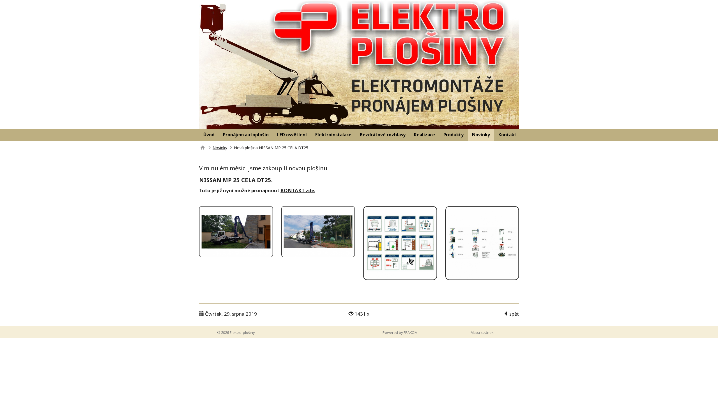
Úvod (209, 135)
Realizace (424, 135)
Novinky (481, 135)
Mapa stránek (482, 332)
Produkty (453, 135)
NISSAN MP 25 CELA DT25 (235, 180)
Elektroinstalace (333, 135)
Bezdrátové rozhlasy (383, 135)
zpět (513, 314)
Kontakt (507, 135)
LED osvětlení (292, 135)
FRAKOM (411, 332)
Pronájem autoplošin (246, 135)
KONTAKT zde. (297, 190)
